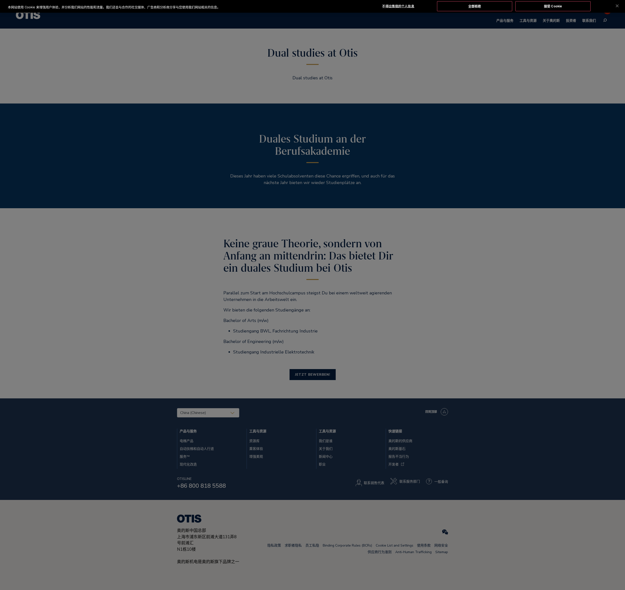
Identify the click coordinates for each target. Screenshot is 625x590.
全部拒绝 (474, 6)
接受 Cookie (553, 6)
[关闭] (617, 5)
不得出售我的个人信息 (398, 6)
